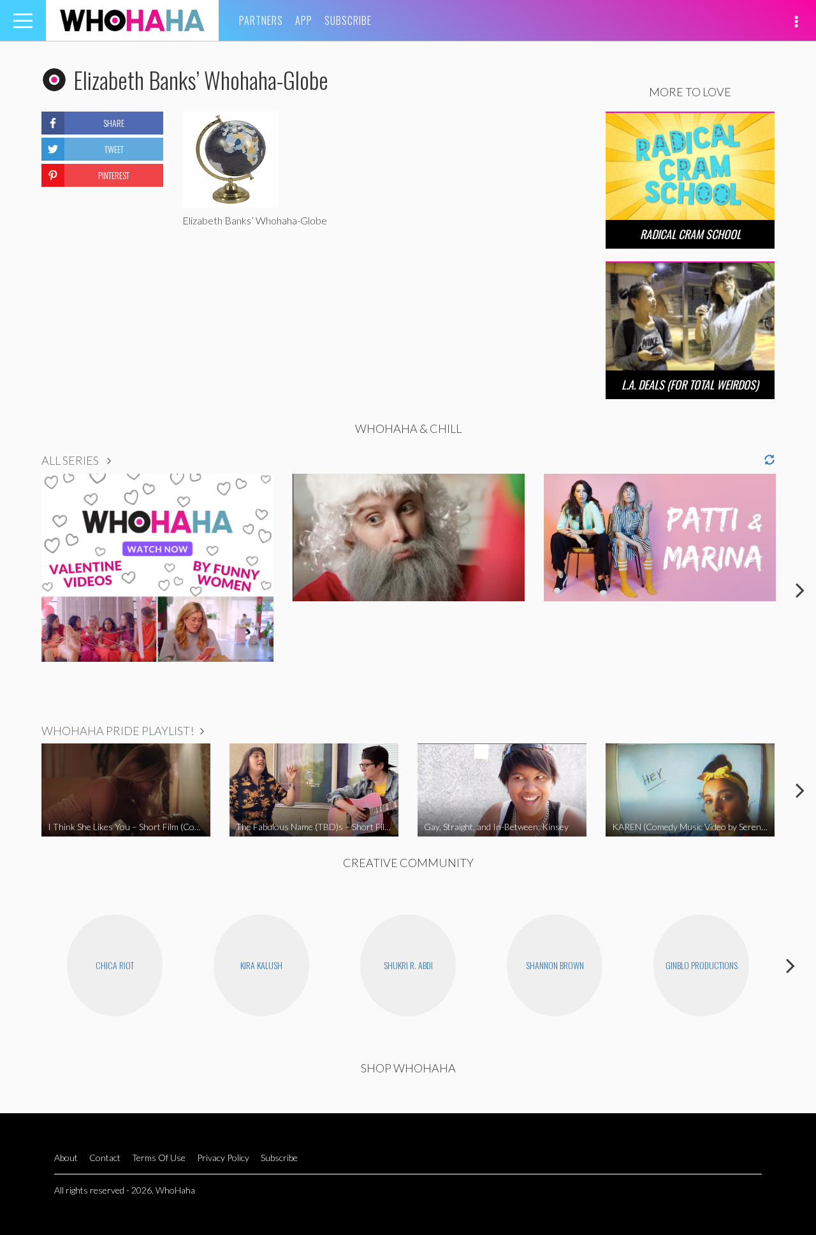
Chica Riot (115, 965)
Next (800, 590)
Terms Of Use (159, 1157)
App (303, 20)
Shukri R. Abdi (408, 965)
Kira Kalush (261, 965)
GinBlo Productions (702, 965)
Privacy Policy (223, 1157)
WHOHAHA (132, 20)
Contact (104, 1157)
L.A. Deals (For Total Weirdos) (690, 384)
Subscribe (348, 20)
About (66, 1157)
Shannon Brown (555, 965)
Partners (261, 20)
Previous (16, 590)
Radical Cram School (690, 234)
